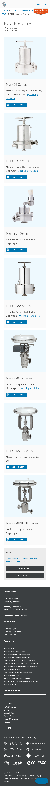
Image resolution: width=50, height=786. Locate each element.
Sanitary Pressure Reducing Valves (17, 654)
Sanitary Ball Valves (11, 684)
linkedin (5, 728)
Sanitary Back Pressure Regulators (17, 657)
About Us (7, 698)
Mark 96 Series (18, 84)
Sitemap (7, 722)
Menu (39, 4)
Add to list (18, 105)
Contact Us (8, 704)
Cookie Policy (9, 713)
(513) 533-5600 (15, 606)
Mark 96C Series (19, 160)
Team (6, 701)
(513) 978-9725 (25, 615)
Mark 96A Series (19, 233)
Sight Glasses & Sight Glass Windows (17, 678)
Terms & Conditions (11, 719)
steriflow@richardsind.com (19, 609)
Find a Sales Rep (10, 635)
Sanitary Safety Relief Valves (14, 651)
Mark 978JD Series (21, 378)
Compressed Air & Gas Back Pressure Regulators (22, 663)
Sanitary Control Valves (12, 669)
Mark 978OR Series (21, 450)
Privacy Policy (9, 716)
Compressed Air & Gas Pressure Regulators (20, 660)
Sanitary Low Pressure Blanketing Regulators (21, 666)
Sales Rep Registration (12, 632)
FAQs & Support (10, 707)
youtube (10, 728)
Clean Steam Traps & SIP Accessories (18, 672)
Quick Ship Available (28, 170)
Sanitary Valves (9, 648)
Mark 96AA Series (20, 305)
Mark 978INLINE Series (24, 523)
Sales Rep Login (10, 629)
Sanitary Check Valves (12, 675)
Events (6, 710)
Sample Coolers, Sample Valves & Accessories (21, 681)
